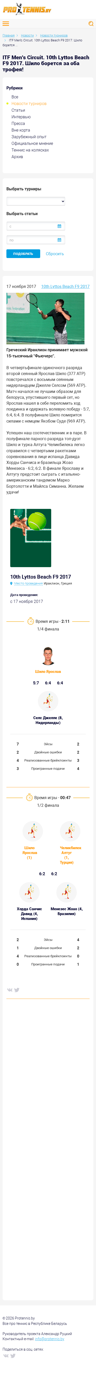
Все (15, 97)
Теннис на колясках (30, 150)
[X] (17, 990)
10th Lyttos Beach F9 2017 (65, 286)
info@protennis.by (49, 1339)
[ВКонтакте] (9, 990)
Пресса (18, 123)
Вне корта (21, 130)
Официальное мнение (32, 143)
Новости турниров (29, 103)
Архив (17, 156)
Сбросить (55, 253)
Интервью (21, 116)
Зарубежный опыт (29, 136)
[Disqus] (48, 1080)
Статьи (18, 110)
